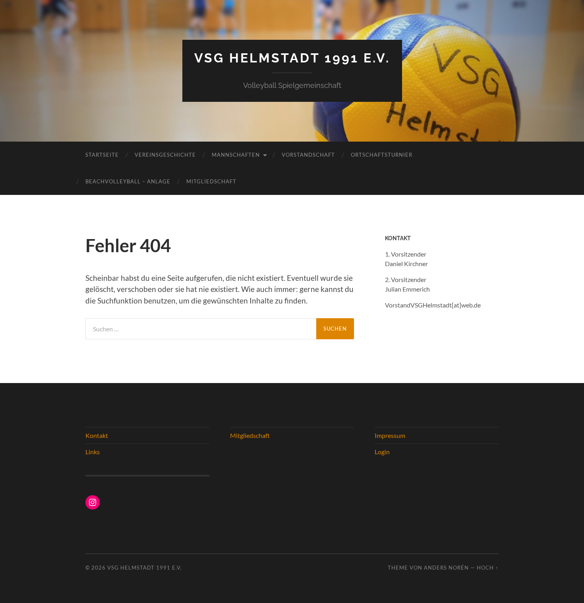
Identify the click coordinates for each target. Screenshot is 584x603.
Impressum (390, 435)
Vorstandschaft (308, 155)
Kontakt (96, 435)
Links (92, 451)
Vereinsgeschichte (165, 155)
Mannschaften (236, 155)
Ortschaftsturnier (381, 155)
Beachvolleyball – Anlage (127, 181)
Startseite (102, 155)
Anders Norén (446, 567)
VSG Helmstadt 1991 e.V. (292, 58)
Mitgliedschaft (211, 181)
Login (382, 451)
